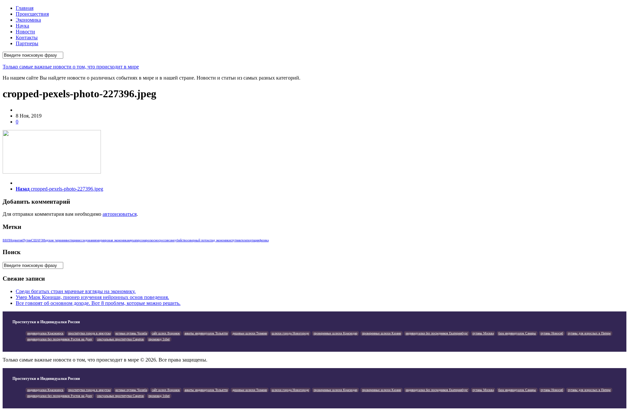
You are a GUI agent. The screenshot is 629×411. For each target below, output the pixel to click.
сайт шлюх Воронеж (166, 333)
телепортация (250, 240)
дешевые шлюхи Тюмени (249, 333)
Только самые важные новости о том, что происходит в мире (71, 66)
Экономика (28, 20)
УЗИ (42, 240)
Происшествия (32, 14)
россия (164, 240)
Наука (22, 25)
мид (99, 240)
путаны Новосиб (552, 333)
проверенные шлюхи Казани (381, 333)
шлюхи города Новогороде (290, 333)
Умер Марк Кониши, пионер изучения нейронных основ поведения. (92, 297)
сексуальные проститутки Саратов (120, 339)
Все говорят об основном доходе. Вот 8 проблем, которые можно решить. (98, 303)
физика (264, 240)
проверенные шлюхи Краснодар (335, 333)
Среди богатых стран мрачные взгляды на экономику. (76, 291)
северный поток (198, 240)
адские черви (54, 240)
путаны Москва (483, 333)
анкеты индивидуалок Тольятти (206, 333)
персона (140, 240)
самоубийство (178, 240)
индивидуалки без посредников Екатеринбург (437, 333)
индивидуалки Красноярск (45, 333)
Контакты (27, 37)
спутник (235, 240)
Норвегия (16, 240)
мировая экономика (115, 240)
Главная (24, 8)
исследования (87, 240)
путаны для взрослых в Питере (589, 333)
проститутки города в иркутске (89, 333)
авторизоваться (120, 214)
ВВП (6, 240)
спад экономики (219, 240)
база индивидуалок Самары (517, 333)
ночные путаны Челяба (131, 333)
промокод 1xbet (159, 339)
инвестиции (70, 240)
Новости (25, 31)
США (35, 240)
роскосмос (153, 240)
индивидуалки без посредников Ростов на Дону (59, 339)
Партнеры (27, 43)
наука (131, 240)
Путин (27, 240)
